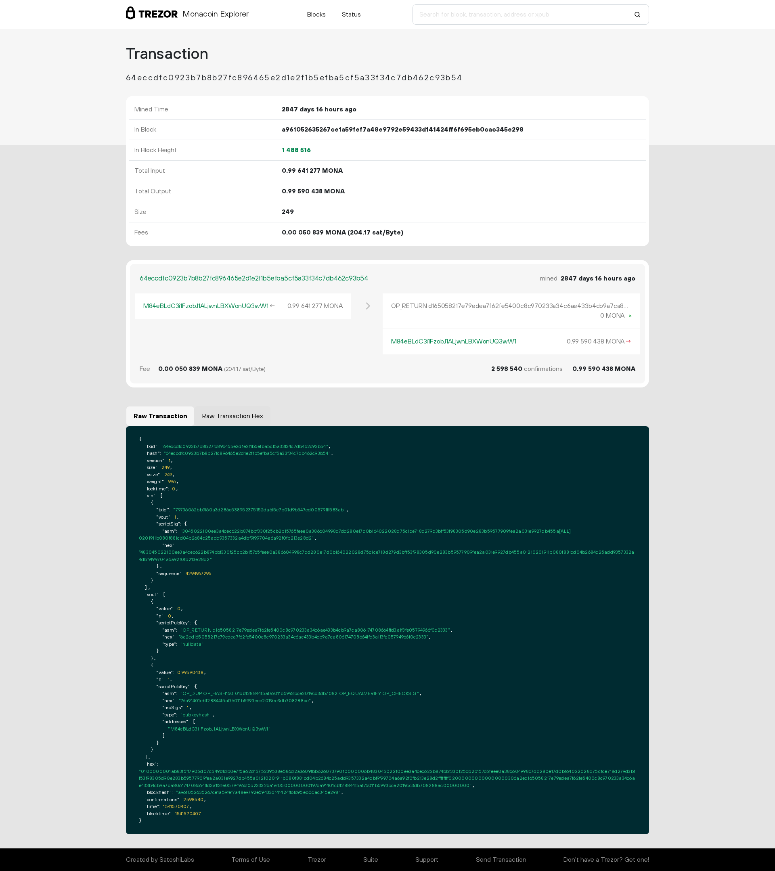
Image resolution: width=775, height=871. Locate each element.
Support (426, 860)
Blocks (316, 14)
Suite (370, 860)
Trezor (317, 860)
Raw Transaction (160, 416)
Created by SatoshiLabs (160, 860)
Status (351, 14)
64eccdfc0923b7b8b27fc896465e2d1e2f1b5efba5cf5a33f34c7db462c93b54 (254, 278)
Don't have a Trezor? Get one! (606, 860)
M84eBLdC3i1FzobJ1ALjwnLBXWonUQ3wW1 (205, 306)
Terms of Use (250, 860)
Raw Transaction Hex (232, 416)
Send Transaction (501, 860)
